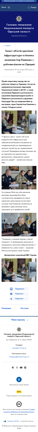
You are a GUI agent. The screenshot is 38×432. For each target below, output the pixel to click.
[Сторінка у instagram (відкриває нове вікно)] (25, 367)
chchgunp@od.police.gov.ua (19, 357)
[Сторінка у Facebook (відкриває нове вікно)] (13, 367)
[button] (19, 320)
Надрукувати (19, 289)
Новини (7, 46)
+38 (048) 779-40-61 (19, 348)
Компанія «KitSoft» (13, 421)
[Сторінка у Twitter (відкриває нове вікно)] (17, 367)
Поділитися (19, 294)
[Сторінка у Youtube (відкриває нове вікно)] (21, 367)
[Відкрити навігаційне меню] (9, 7)
